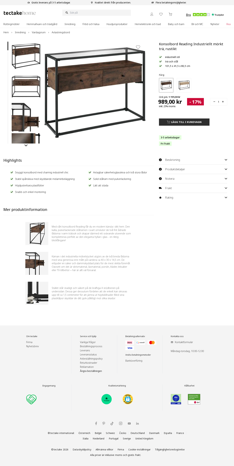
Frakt (168, 188)
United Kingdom (144, 438)
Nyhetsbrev (32, 346)
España (168, 433)
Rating (169, 197)
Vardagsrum (39, 32)
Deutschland (138, 433)
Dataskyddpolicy (82, 449)
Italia (86, 438)
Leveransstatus (88, 354)
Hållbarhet (189, 385)
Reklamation (87, 366)
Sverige (127, 438)
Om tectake (31, 336)
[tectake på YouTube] (129, 423)
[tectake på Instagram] (120, 423)
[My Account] (151, 14)
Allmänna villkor (104, 449)
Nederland (98, 438)
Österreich (84, 433)
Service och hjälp (88, 336)
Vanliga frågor (88, 342)
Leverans (85, 350)
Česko (122, 433)
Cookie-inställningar (139, 449)
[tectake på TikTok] (112, 423)
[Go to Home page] (19, 12)
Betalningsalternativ (135, 336)
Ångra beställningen (91, 371)
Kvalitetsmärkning (117, 385)
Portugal (114, 438)
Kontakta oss (177, 336)
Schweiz (110, 433)
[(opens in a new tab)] (106, 399)
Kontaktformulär (184, 342)
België (98, 433)
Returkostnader (88, 362)
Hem (6, 32)
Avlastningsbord (61, 32)
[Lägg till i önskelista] (138, 47)
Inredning (20, 32)
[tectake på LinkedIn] (137, 423)
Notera (169, 179)
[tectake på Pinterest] (103, 423)
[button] (26, 56)
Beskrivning (172, 160)
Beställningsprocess (91, 346)
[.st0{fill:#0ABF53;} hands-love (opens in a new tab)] (31, 399)
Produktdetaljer (175, 169)
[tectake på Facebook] (96, 423)
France (180, 433)
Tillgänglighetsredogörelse (170, 449)
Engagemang (49, 385)
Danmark (154, 433)
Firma (29, 342)
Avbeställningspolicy (91, 358)
